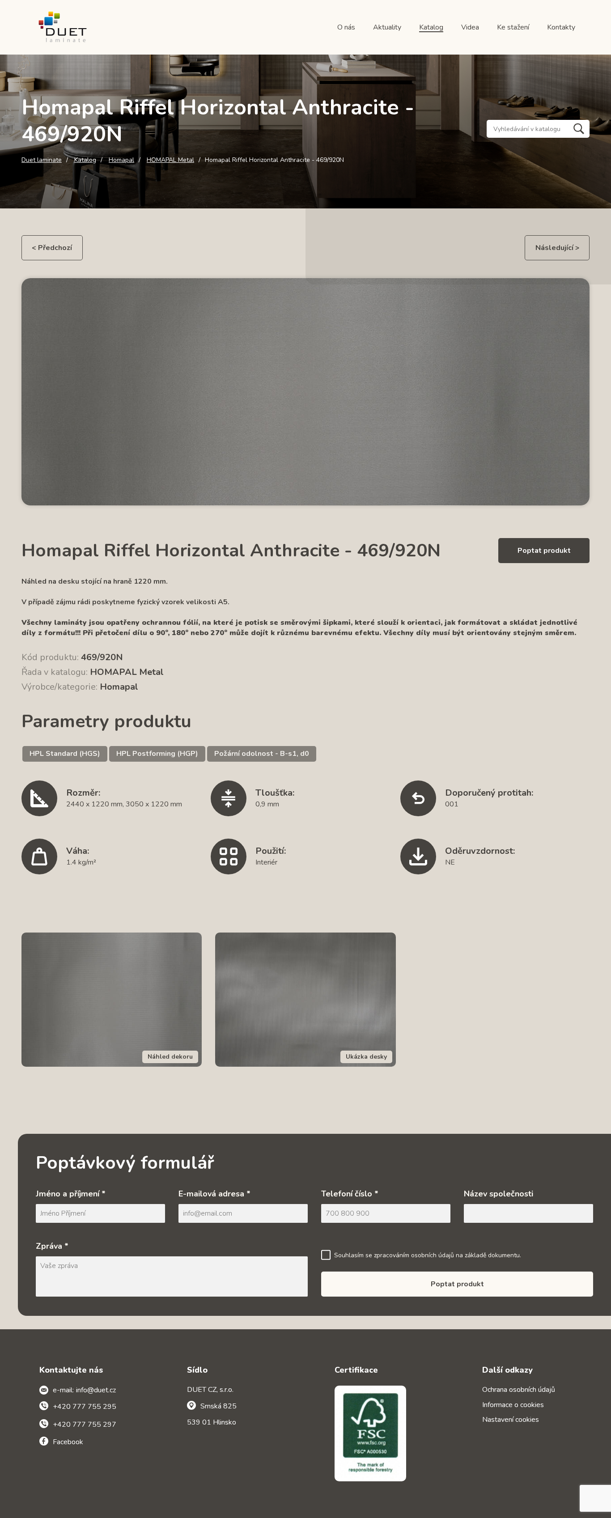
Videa (470, 27)
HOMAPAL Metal (170, 160)
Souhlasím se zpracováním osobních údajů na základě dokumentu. (427, 1255)
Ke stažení (513, 27)
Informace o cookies (513, 1405)
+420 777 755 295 (84, 1407)
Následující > (557, 248)
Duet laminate (41, 160)
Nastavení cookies (510, 1420)
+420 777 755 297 (84, 1424)
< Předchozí (52, 248)
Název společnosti (498, 1193)
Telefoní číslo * (349, 1193)
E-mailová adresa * (214, 1193)
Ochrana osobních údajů (518, 1390)
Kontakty (561, 27)
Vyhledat (579, 129)
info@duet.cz (96, 1390)
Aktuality (387, 27)
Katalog (431, 27)
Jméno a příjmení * (71, 1193)
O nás (346, 27)
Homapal (121, 160)
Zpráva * (52, 1246)
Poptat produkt (544, 550)
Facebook (68, 1442)
